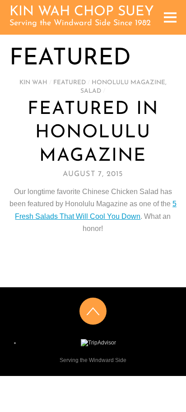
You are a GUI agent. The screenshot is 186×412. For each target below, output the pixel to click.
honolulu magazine (128, 83)
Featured (69, 83)
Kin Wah (33, 83)
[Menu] (170, 17)
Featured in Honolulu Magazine (93, 132)
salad (90, 91)
